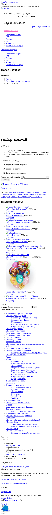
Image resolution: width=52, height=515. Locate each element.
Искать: (4, 307)
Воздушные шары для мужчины (19, 335)
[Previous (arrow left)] (2, 513)
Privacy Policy (6, 498)
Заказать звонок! (11, 31)
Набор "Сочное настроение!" (18, 229)
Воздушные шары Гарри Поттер (24, 372)
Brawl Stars (15, 394)
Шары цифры (16, 322)
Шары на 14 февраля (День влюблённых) (23, 420)
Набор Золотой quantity (10, 177)
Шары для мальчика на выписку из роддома (29, 353)
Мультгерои (11, 359)
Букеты (9, 405)
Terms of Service (10, 500)
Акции (8, 357)
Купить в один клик (9, 188)
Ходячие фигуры (13, 400)
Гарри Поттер (16, 396)
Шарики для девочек (14, 329)
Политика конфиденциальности (14, 483)
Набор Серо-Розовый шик (17, 242)
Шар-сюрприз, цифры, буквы (18, 403)
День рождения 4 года (20, 320)
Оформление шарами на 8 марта (24, 424)
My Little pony (16, 366)
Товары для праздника (15, 385)
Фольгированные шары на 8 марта (25, 426)
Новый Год (10, 418)
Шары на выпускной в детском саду (26, 433)
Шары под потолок (14, 340)
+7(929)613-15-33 (15, 23)
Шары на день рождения (16, 316)
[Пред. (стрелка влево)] (2, 509)
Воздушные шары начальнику (23, 326)
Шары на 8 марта (13, 422)
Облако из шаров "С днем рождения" (21, 248)
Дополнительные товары (21, 387)
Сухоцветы (10, 383)
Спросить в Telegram (19, 184)
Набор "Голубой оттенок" (17, 209)
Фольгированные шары (15, 381)
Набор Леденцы (12, 235)
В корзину (5, 180)
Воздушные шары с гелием (17, 413)
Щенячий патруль (18, 389)
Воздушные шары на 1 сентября (19, 313)
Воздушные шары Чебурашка (23, 363)
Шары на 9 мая (12, 429)
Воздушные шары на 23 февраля (19, 407)
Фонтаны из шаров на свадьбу (21, 192)
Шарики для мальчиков (15, 331)
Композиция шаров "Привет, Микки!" (22, 298)
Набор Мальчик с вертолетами (18, 222)
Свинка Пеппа (17, 392)
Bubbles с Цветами (13, 337)
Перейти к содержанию (10, 2)
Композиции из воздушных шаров (25, 324)
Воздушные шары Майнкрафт (23, 370)
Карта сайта (6, 492)
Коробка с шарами (13, 342)
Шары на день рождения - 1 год (24, 318)
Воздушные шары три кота (22, 376)
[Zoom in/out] (9, 511)
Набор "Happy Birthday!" (16, 292)
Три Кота (14, 398)
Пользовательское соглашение (13, 479)
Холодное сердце (18, 374)
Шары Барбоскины (18, 361)
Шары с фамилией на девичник (19, 416)
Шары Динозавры (18, 379)
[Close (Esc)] (2, 511)
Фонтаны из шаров (14, 409)
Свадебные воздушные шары (30, 197)
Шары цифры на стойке (16, 355)
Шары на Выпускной (14, 431)
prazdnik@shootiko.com (41, 26)
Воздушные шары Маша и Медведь (25, 368)
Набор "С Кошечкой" (15, 216)
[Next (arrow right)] (4, 513)
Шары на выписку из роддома (18, 350)
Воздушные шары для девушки (23, 194)
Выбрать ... (10, 252)
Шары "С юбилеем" (14, 257)
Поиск (34, 307)
